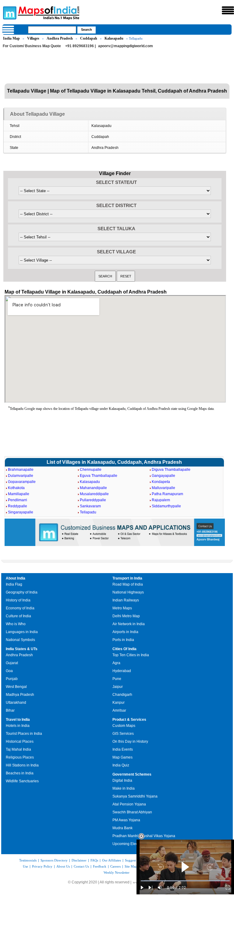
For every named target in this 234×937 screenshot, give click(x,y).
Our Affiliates (111, 860)
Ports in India (123, 640)
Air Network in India (128, 624)
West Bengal (16, 687)
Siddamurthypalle (166, 506)
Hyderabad (121, 671)
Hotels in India (18, 726)
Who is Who (16, 624)
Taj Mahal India (18, 749)
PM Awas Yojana (126, 820)
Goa (9, 671)
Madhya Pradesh (20, 694)
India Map (11, 38)
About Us (63, 866)
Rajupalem (161, 500)
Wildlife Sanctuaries (22, 781)
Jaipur (117, 687)
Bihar (10, 710)
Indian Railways (125, 600)
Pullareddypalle (93, 500)
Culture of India (18, 616)
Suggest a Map (135, 860)
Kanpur (118, 702)
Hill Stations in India (22, 765)
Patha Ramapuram (167, 494)
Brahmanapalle (21, 469)
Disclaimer (79, 860)
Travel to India (18, 719)
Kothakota (16, 488)
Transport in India (127, 578)
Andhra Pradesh (60, 38)
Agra (116, 663)
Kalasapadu (114, 38)
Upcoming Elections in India (135, 844)
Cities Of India (124, 649)
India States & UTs (21, 649)
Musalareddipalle (94, 494)
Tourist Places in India (24, 733)
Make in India (123, 788)
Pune (116, 679)
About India (15, 578)
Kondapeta (161, 482)
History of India (18, 600)
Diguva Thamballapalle (171, 469)
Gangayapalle (163, 476)
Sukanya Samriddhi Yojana (135, 796)
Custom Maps (123, 726)
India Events (122, 749)
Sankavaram (90, 506)
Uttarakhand (16, 702)
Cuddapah (88, 38)
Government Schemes (131, 774)
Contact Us (81, 866)
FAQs (94, 860)
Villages (33, 38)
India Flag (14, 584)
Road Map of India (127, 584)
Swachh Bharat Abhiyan (132, 812)
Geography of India (21, 592)
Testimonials (28, 860)
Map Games (122, 757)
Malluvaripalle (163, 488)
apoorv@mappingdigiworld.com (125, 46)
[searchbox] (52, 29)
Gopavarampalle (22, 482)
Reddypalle (17, 506)
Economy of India (20, 608)
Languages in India (22, 632)
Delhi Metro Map (126, 616)
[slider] (185, 880)
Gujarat (12, 663)
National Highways (128, 592)
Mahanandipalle (93, 488)
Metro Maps (122, 608)
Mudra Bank (122, 828)
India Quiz (120, 765)
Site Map (131, 866)
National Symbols (20, 640)
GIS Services (123, 733)
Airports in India (125, 632)
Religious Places (20, 757)
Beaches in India (20, 773)
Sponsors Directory (54, 860)
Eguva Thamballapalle (98, 476)
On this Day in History (130, 741)
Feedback (99, 866)
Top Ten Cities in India (130, 655)
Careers (115, 866)
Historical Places (20, 741)
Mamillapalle (18, 494)
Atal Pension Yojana (129, 804)
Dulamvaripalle (20, 476)
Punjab (12, 679)
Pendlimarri (17, 500)
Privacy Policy (42, 866)
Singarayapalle (20, 512)
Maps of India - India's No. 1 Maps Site (8, 12)
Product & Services (129, 719)
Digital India (122, 780)
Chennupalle (90, 469)
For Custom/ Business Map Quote (32, 46)
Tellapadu (88, 512)
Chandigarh (122, 694)
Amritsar (119, 710)
